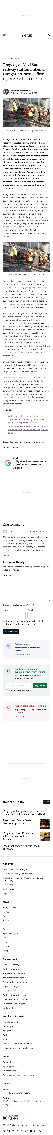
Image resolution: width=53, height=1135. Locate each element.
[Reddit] (35, 1131)
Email (30, 610)
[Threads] (39, 1131)
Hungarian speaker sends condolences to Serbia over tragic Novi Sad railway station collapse (28, 429)
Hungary (28, 442)
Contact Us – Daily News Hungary (18, 873)
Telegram (7, 1030)
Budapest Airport (11, 969)
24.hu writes (9, 326)
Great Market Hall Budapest (16, 999)
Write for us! (8, 889)
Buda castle (8, 1008)
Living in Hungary (11, 964)
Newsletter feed (10, 1022)
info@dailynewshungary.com (16, 1093)
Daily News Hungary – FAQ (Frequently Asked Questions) (24, 879)
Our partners (9, 885)
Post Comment (11, 631)
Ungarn (6, 942)
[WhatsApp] (26, 1131)
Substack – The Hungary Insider (17, 1043)
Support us (19, 716)
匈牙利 (6, 950)
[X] (17, 1131)
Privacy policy (9, 1066)
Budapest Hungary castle (14, 1003)
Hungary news (9, 907)
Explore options (21, 654)
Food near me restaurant (14, 973)
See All (46, 802)
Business (7, 916)
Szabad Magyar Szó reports (23, 207)
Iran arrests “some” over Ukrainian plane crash (17, 822)
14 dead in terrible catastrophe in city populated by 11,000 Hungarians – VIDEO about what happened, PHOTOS (27, 419)
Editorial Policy (10, 1070)
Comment (8, 575)
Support (6, 893)
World (6, 938)
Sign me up (40, 685)
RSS (5, 1039)
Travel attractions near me (15, 977)
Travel (6, 920)
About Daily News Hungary (15, 869)
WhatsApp (8, 1026)
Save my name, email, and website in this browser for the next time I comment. (25, 622)
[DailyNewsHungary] (26, 35)
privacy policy (26, 690)
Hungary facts (9, 991)
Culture (6, 929)
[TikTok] (22, 1131)
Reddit (6, 1035)
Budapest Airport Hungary (15, 995)
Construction (16, 442)
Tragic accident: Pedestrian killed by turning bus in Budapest (18, 836)
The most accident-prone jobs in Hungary (22, 847)
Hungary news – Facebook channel (19, 1048)
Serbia (15, 447)
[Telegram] (31, 1131)
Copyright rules (10, 1062)
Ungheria (7, 946)
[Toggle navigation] (4, 35)
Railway (6, 447)
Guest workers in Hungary (15, 982)
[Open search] (49, 35)
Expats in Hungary (11, 986)
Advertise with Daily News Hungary (19, 1075)
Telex (16, 365)
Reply (6, 555)
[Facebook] (8, 1131)
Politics (6, 912)
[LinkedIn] (4, 1131)
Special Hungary (10, 933)
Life (4, 924)
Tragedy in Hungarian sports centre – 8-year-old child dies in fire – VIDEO (25, 813)
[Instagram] (13, 1131)
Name (6, 610)
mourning (39, 442)
